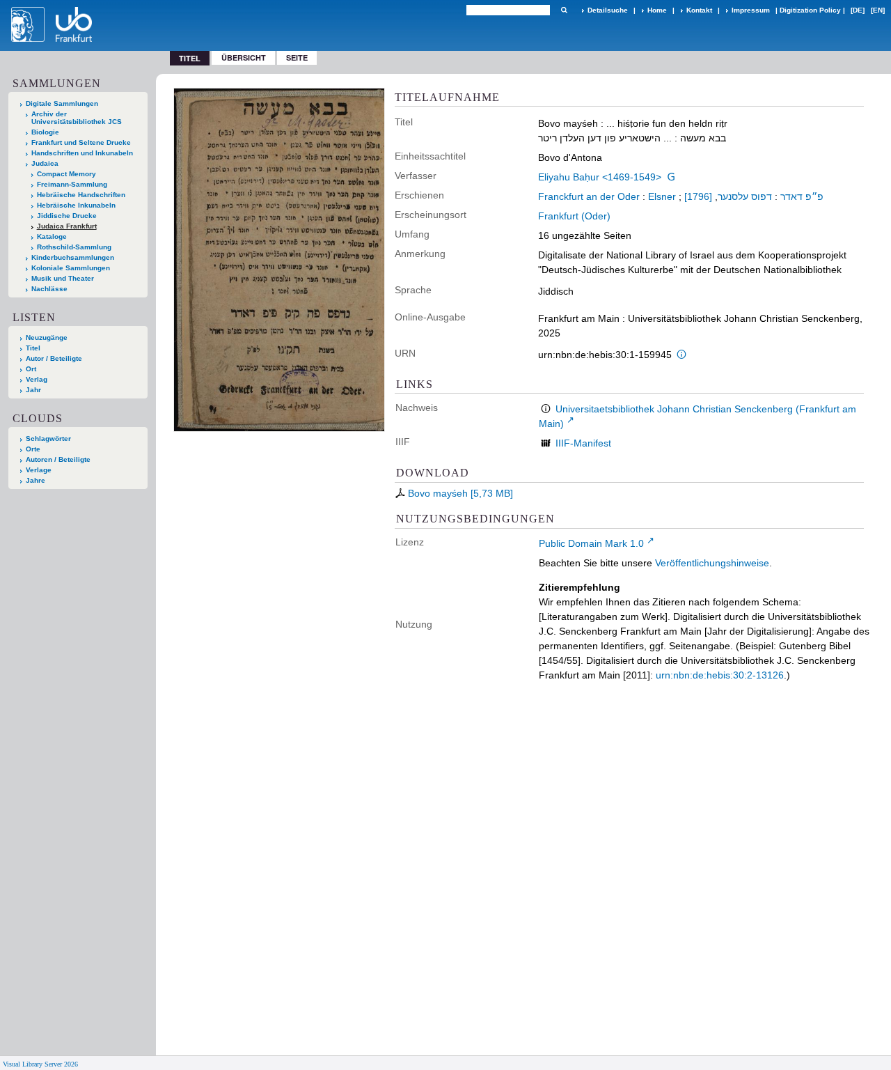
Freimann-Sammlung (72, 184)
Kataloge (52, 236)
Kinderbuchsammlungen (72, 257)
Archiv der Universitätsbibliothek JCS (76, 117)
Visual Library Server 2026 (40, 1064)
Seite (297, 57)
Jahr (33, 390)
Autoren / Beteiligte (58, 459)
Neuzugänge (47, 337)
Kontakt (699, 10)
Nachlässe (49, 289)
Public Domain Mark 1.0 (591, 543)
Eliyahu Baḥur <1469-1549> (599, 177)
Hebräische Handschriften (81, 195)
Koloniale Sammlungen (70, 268)
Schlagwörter (48, 438)
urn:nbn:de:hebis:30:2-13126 (720, 675)
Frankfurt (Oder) (574, 216)
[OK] (564, 10)
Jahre (35, 480)
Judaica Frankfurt (67, 226)
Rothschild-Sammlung (74, 247)
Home (657, 10)
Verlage (39, 470)
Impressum (751, 10)
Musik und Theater (62, 278)
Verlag (36, 379)
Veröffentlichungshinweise (712, 562)
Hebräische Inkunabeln (76, 205)
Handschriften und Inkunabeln (82, 153)
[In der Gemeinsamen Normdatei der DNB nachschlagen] (671, 177)
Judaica (44, 163)
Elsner (662, 196)
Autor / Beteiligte (54, 358)
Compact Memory (66, 174)
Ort (31, 369)
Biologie (45, 132)
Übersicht (243, 57)
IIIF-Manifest (583, 443)
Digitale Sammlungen (62, 103)
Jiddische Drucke (67, 215)
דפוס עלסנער (745, 196)
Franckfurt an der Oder (589, 196)
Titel (33, 348)
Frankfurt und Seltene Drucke (81, 142)
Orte (33, 449)
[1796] (698, 196)
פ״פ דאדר (801, 196)
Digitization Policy (810, 10)
